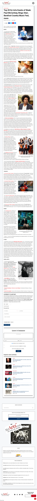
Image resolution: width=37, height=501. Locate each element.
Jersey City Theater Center (10, 195)
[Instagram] (17, 494)
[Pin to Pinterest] (13, 23)
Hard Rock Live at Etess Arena (25, 50)
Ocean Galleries (7, 278)
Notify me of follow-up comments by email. (18, 346)
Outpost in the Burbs (11, 98)
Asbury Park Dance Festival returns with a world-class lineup (18, 465)
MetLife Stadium (8, 33)
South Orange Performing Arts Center (21, 112)
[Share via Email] (15, 23)
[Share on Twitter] (11, 23)
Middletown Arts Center (9, 152)
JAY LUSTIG (8, 20)
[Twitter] (20, 494)
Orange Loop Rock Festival (20, 161)
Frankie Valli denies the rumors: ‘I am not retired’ (15, 477)
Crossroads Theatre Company (9, 173)
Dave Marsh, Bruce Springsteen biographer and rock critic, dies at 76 (18, 475)
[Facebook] (15, 494)
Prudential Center (8, 210)
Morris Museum (8, 136)
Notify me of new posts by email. (18, 348)
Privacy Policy (2, 500)
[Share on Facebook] (9, 23)
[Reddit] (22, 494)
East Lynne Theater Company (10, 204)
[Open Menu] (33, 3)
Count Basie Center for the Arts (14, 47)
